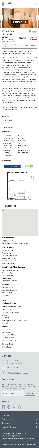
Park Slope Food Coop (9, 250)
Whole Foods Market (9, 261)
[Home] (8, 4)
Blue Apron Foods (8, 263)
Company (6, 415)
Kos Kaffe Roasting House (10, 312)
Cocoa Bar (5, 318)
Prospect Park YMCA (9, 335)
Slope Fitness (6, 330)
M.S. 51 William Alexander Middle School (15, 243)
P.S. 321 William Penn (9, 241)
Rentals (33, 45)
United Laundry (7, 273)
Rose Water (5, 295)
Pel (35, 444)
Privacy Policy (6, 433)
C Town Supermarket (9, 258)
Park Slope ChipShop (9, 303)
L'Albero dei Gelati (8, 310)
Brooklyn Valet (6, 278)
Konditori (5, 323)
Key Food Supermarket (9, 256)
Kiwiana (4, 298)
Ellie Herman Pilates (8, 337)
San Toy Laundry (7, 275)
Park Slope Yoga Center (10, 340)
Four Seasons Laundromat (10, 270)
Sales (26, 45)
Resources (6, 423)
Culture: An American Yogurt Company (15, 320)
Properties (6, 419)
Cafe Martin (5, 315)
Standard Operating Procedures (11, 436)
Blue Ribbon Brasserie (9, 290)
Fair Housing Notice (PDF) (19, 433)
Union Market (6, 253)
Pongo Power (6, 332)
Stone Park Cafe (7, 293)
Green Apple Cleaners (9, 281)
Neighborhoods (9, 427)
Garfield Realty (6, 347)
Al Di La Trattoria (7, 287)
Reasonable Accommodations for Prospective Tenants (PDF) (18, 439)
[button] (33, 32)
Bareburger (5, 300)
